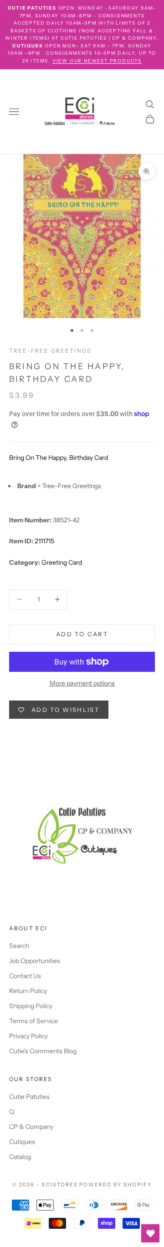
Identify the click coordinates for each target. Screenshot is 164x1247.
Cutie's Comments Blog (43, 1051)
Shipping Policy (30, 1006)
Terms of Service (33, 1021)
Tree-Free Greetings (50, 350)
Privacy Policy (28, 1036)
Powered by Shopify (115, 1184)
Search (19, 946)
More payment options (82, 683)
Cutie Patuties (29, 1096)
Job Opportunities (34, 961)
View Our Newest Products (97, 61)
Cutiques (22, 1142)
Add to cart (82, 634)
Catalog (20, 1157)
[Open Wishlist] (150, 1233)
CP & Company (31, 1127)
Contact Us (25, 976)
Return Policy (28, 991)
